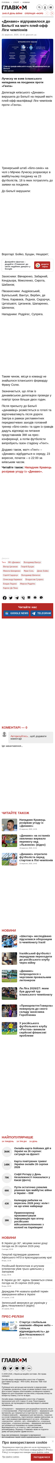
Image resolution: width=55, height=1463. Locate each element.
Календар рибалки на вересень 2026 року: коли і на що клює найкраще (31, 1203)
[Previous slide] (47, 13)
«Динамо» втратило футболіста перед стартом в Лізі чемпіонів (36, 857)
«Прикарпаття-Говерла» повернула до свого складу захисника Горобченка (36, 1010)
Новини (9, 930)
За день (33, 1141)
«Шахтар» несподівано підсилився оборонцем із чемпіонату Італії (35, 939)
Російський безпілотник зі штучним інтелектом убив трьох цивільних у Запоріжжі (23, 1268)
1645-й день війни (12, 13)
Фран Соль (29, 571)
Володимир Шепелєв (30, 575)
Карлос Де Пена (10, 588)
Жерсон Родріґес (27, 584)
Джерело (5, 558)
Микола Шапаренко (11, 571)
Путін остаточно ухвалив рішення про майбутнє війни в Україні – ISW (33, 1190)
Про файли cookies (10, 1457)
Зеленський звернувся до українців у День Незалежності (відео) (24, 1304)
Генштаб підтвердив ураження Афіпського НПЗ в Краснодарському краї (27, 1256)
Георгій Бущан (27, 567)
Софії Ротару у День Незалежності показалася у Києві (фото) (32, 1177)
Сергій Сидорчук (10, 575)
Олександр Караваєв (12, 579)
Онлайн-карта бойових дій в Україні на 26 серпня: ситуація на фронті (32, 1151)
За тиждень (8, 1141)
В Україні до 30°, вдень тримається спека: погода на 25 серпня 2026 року (27, 1282)
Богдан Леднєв (10, 584)
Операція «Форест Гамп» (39, 13)
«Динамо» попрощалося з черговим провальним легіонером (35, 975)
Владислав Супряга (34, 579)
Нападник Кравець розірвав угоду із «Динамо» (32, 823)
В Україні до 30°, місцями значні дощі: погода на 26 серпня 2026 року (25, 1245)
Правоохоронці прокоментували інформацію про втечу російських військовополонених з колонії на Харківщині (29, 1220)
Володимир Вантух (32, 562)
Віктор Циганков (10, 567)
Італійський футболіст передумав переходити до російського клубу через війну (35, 958)
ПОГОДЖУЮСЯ (42, 1457)
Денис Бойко (42, 571)
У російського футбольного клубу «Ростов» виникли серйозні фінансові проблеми (33, 1029)
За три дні (22, 1141)
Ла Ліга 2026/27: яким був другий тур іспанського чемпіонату (35, 991)
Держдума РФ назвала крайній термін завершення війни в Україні (25, 1293)
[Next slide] (52, 13)
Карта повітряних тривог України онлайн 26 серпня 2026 (31, 1164)
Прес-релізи (13, 1316)
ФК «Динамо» (14, 562)
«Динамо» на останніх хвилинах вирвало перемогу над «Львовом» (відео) (34, 840)
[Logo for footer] (14, 1361)
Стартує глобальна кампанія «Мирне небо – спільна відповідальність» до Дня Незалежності (36, 1328)
